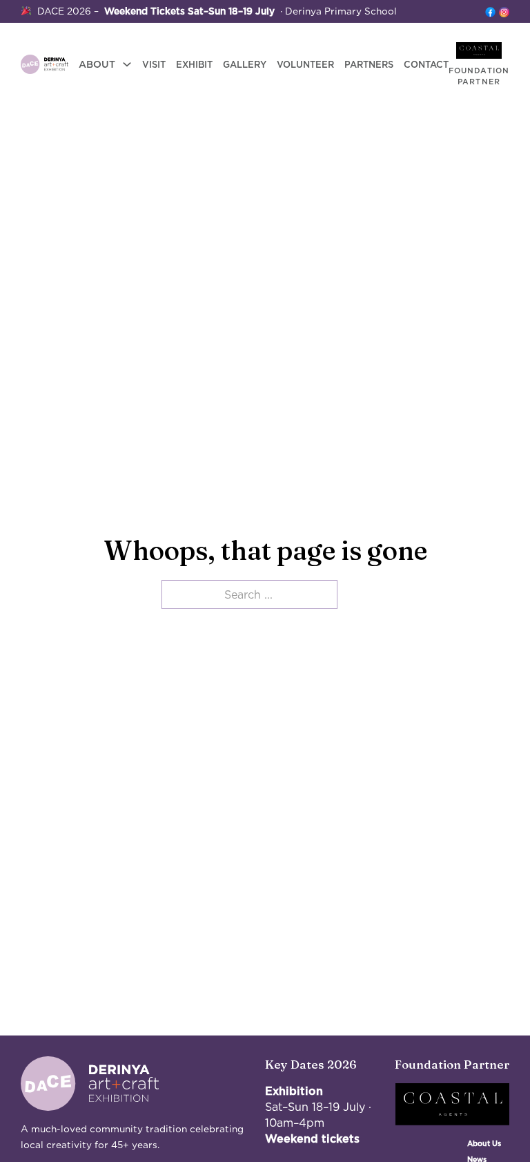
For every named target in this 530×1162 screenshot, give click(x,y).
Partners (368, 64)
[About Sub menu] (127, 64)
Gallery (244, 64)
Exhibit (194, 64)
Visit (154, 64)
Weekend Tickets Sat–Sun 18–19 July (189, 11)
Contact (426, 64)
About (97, 64)
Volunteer (305, 64)
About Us (484, 1143)
